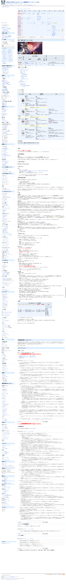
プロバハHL (49, 18)
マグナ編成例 (4, 128)
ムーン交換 (4, 412)
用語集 (3, 456)
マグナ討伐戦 (28, 13)
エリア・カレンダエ (5, 245)
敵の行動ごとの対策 (25, 78)
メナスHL (34, 23)
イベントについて (4, 168)
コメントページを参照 (30, 360)
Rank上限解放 (5, 203)
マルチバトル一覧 (4, 178)
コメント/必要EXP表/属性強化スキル (7, 483)
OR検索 (4, 42)
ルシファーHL (39, 18)
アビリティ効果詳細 (4, 154)
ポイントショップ (5, 413)
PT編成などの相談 (5, 83)
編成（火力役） (24, 75)
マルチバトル (10, 55)
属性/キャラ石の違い (5, 140)
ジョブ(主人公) (4, 52)
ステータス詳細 (23, 71)
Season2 (7, 438)
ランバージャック (40, 215)
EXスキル (3, 360)
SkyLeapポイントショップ (6, 415)
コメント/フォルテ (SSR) (5, 490)
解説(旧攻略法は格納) (24, 76)
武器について (4, 343)
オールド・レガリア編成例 (6, 130)
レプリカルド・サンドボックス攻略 (6, 235)
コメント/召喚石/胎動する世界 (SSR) (7, 495)
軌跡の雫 (4, 411)
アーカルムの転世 (9, 59)
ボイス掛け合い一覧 (4, 333)
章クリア (7, 73)
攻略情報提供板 (23, 84)
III (4, 267)
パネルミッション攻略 (6, 71)
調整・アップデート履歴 (24, 70)
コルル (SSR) (24, 170)
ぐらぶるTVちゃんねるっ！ (5, 432)
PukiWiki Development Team (10, 578)
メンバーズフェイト (4, 222)
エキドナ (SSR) (4, 492)
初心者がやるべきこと (5, 68)
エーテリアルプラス (5, 326)
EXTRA (9, 189)
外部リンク (4, 61)
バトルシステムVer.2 (5, 152)
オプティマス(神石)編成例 (6, 131)
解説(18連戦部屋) (23, 73)
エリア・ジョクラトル (6, 244)
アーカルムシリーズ (7, 253)
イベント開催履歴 (4, 453)
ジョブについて (4, 264)
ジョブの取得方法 (4, 272)
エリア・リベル (5, 246)
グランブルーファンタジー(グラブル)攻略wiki (9, 576)
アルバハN (49, 13)
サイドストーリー (4, 220)
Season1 (4, 438)
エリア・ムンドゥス (5, 248)
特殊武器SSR (5, 350)
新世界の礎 (5, 255)
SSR (2, 311)
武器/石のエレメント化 (5, 109)
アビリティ (3, 319)
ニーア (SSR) (38, 170)
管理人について (5, 37)
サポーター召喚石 (5, 376)
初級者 (4, 142)
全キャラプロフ (4, 332)
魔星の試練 (53, 34)
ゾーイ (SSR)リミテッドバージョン (31, 170)
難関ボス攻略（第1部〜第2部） (7, 197)
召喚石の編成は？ (5, 127)
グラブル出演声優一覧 (5, 448)
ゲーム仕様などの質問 (5, 82)
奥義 (2, 322)
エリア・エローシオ (6, 238)
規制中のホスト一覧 (5, 77)
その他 (8, 315)
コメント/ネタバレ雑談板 (5, 494)
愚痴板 (3, 85)
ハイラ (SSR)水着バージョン (6, 499)
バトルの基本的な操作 (6, 69)
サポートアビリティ (5, 321)
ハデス (25, 171)
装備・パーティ (4, 51)
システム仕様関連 (4, 163)
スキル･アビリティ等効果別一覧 (6, 155)
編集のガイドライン (5, 34)
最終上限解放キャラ (5, 296)
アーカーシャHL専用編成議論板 (25, 85)
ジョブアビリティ (4, 277)
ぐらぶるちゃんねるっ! (5, 433)
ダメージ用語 (4, 156)
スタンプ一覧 (4, 395)
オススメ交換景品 (5, 419)
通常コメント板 (23, 83)
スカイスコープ (4, 392)
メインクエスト (4, 195)
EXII (4, 269)
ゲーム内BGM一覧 (5, 427)
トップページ (4, 26)
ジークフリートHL (54, 30)
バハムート (32, 171)
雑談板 (3, 80)
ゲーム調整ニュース (5, 29)
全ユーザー (6, 142)
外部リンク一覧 (4, 463)
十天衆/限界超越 (4, 489)
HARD (6, 189)
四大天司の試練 (5, 219)
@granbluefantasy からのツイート (6, 543)
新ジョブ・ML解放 (5, 204)
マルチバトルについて (5, 177)
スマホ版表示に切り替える (5, 6)
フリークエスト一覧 (5, 201)
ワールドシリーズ (6, 257)
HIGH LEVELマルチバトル (5, 182)
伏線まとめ (3, 447)
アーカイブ (4, 59)
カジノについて (4, 418)
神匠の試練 (53, 35)
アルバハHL (49, 30)
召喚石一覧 (4, 375)
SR (8, 350)
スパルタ (25, 214)
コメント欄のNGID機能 (6, 36)
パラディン (36, 219)
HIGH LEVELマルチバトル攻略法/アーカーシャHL (22, 2)
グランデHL (49, 23)
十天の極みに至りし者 (6, 205)
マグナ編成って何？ (5, 126)
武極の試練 (53, 33)
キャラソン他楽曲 (5, 428)
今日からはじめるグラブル (5, 465)
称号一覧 (3, 394)
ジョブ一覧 (3, 265)
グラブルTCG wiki (16, 576)
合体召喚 (4, 377)
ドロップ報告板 (23, 86)
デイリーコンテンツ (4, 113)
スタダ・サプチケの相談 (6, 84)
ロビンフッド (33, 217)
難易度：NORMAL (5, 230)
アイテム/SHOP (4, 58)
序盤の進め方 (4, 70)
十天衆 (8, 312)
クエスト (10, 58)
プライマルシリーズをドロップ (7, 207)
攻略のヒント (10, 51)
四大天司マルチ (44, 13)
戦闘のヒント (10, 52)
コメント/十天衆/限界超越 (5, 497)
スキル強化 (4, 355)
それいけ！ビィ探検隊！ (5, 393)
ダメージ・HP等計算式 (5, 162)
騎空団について (4, 387)
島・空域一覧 (4, 396)
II (3, 267)
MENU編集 (3, 473)
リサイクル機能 (4, 110)
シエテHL (53, 31)
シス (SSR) (45, 170)
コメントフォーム (21, 82)
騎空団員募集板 (4, 89)
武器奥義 (3, 353)
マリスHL (34, 22)
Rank (4, 73)
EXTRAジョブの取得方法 (6, 274)
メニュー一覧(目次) (5, 30)
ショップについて (4, 408)
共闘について (4, 187)
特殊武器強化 (4, 410)
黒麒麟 (38, 14)
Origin (3, 268)
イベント (10, 54)
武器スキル (3, 354)
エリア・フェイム (5, 239)
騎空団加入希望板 (5, 90)
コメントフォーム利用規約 (6, 35)
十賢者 (5, 258)
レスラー (20, 170)
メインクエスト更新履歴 (5, 452)
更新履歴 (9, 28)
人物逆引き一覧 (4, 295)
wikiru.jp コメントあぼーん (4, 579)
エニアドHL (28, 19)
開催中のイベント (5, 27)
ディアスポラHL (54, 29)
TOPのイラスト (4, 429)
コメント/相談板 (4, 491)
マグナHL (24, 18)
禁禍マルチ (49, 24)
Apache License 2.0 (16, 579)
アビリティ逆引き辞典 (6, 320)
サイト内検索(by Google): (5, 43)
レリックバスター (55, 217)
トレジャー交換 (5, 409)
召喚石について (4, 374)
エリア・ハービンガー (6, 241)
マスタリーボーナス (5, 327)
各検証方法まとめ (5, 165)
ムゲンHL (53, 28)
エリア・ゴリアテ (5, 240)
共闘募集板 (4, 99)
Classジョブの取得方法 (6, 273)
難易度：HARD (5, 231)
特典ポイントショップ (6, 414)
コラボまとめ (4, 446)
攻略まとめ (3, 108)
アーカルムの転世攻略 (5, 228)
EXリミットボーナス (5, 325)
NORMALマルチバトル (5, 179)
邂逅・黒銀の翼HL (27, 63)
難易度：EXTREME (5, 232)
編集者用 (4, 63)
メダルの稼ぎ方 (5, 420)
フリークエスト (4, 200)
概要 (21, 72)
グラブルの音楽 (4, 426)
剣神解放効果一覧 (5, 279)
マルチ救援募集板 (5, 93)
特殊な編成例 (4, 132)
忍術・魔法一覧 (5, 278)
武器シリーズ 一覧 (4, 344)
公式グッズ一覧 (4, 464)
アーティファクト (5, 329)
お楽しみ (10, 61)
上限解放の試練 (4, 114)
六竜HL (43, 22)
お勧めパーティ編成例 (5, 134)
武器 (4, 55)
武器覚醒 (3, 361)
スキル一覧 (4, 356)
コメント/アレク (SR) (5, 496)
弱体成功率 (4, 164)
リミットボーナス (5, 324)
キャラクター (4, 54)
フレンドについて (4, 388)
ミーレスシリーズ (6, 256)
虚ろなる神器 (19, 317)
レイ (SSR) (42, 170)
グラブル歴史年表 (4, 451)
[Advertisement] (8, 16)
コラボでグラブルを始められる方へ (6, 67)
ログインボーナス (4, 391)
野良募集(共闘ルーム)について (23, 81)
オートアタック (4, 151)
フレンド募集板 (4, 88)
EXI (3, 269)
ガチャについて (5, 28)
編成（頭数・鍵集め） (25, 74)
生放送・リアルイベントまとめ (6, 445)
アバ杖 (32, 195)
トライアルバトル (4, 150)
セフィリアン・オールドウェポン (8, 254)
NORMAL (4, 189)
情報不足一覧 (4, 31)
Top (6, 3)
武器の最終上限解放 (4, 359)
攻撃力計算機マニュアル (5, 161)
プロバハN (38, 12)
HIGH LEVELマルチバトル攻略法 (12, 3)
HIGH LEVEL (19, 26)
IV (5, 267)
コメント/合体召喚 (4, 503)
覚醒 (3, 328)
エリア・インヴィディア (6, 243)
